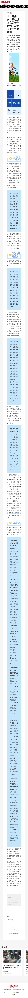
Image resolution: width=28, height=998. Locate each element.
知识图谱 (15, 6)
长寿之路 (1, 6)
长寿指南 (10, 6)
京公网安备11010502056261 (21, 992)
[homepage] (14, 986)
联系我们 (14, 994)
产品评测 (20, 6)
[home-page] (5, 3)
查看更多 (5, 971)
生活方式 (10, 919)
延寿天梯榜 (24, 6)
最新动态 (6, 6)
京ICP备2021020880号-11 (7, 992)
